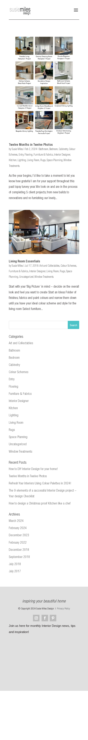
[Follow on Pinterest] (53, 618)
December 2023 (19, 535)
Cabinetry (63, 149)
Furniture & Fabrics (43, 155)
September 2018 (19, 557)
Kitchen (13, 160)
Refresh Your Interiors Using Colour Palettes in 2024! (40, 483)
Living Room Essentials (24, 261)
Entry (21, 155)
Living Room (33, 160)
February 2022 (18, 543)
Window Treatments (44, 277)
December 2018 (19, 550)
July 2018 (15, 564)
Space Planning (55, 160)
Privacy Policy (63, 609)
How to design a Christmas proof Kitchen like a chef (40, 503)
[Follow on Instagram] (36, 618)
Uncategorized (26, 277)
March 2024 (16, 521)
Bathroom (43, 149)
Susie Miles (17, 149)
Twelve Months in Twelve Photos (31, 145)
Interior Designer (62, 155)
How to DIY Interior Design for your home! (33, 469)
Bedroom (53, 149)
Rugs (43, 160)
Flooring (29, 155)
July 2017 (15, 571)
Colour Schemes (68, 266)
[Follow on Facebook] (45, 618)
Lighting (22, 160)
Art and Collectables (50, 266)
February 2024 (18, 528)
